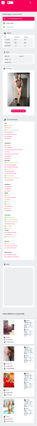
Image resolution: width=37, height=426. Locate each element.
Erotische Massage (11, 164)
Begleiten (9, 145)
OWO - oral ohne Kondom (13, 130)
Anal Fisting (9, 234)
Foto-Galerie (9, 68)
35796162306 (10, 23)
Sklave (8, 202)
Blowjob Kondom (11, 217)
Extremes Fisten (10, 236)
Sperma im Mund (11, 243)
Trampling (9, 210)
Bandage (9, 208)
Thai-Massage (10, 169)
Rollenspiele (10, 206)
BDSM (8, 199)
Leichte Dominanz (11, 197)
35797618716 (10, 421)
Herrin (8, 195)
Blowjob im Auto (11, 223)
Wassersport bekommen (13, 256)
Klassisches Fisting (11, 232)
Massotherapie (10, 171)
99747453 (9, 395)
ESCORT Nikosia (7, 14)
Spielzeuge (9, 136)
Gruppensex (10, 132)
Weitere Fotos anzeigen (18, 111)
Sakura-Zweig (10, 180)
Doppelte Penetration (12, 134)
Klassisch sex (10, 125)
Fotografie (9, 147)
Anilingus (9, 228)
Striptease (9, 186)
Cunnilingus (9, 226)
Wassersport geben (11, 254)
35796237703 (10, 342)
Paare (8, 151)
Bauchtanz (9, 189)
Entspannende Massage (13, 177)
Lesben (8, 191)
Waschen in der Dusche (12, 154)
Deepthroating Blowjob (12, 221)
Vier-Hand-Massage (11, 173)
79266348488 (10, 368)
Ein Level (9, 127)
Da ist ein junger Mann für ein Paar (15, 149)
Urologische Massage (12, 167)
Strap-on (9, 204)
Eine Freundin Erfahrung (12, 219)
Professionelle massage (13, 162)
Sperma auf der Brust (12, 245)
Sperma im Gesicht (11, 247)
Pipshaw (9, 156)
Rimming (9, 158)
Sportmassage (10, 175)
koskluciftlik (10, 27)
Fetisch (8, 138)
